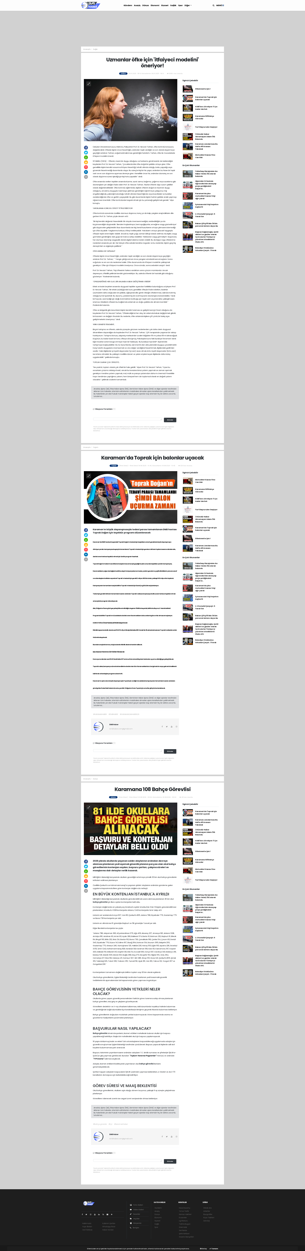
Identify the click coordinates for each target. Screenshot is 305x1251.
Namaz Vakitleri (185, 1214)
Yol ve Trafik (184, 1211)
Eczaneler (183, 1217)
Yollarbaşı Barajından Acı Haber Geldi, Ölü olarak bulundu (206, 173)
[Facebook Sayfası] (83, 1214)
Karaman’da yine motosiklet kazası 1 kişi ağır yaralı (205, 196)
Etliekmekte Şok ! (203, 89)
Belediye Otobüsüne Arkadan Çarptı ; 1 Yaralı (205, 249)
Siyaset (164, 5)
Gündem (128, 5)
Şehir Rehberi (184, 1233)
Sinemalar (183, 1227)
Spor (180, 5)
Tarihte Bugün (184, 1224)
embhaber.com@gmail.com (121, 729)
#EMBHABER (113, 714)
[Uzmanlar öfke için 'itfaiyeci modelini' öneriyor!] (130, 110)
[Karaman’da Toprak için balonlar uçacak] (130, 497)
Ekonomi (155, 5)
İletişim (135, 1227)
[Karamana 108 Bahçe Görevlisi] (130, 829)
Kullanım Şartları (108, 1223)
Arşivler (136, 1218)
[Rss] (104, 1214)
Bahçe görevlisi (100, 1033)
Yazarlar (136, 1214)
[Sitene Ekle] (112, 1214)
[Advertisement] (152, 28)
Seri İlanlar (183, 1230)
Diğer (187, 5)
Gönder (170, 420)
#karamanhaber (121, 1124)
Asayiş (137, 5)
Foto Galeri (138, 1205)
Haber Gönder (108, 1230)
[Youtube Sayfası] (95, 1214)
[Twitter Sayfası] (87, 1214)
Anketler (206, 1211)
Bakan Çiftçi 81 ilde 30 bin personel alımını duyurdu (206, 224)
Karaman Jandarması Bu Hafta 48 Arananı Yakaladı (206, 146)
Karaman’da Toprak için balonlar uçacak (206, 98)
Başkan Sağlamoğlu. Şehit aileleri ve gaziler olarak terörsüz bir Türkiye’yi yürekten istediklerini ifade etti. (206, 237)
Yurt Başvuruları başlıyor (206, 127)
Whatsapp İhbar (108, 1226)
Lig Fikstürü (183, 1221)
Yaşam (95, 447)
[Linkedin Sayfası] (100, 1214)
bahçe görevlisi (100, 902)
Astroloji (206, 1221)
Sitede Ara (207, 1208)
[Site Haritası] (108, 1214)
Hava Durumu (184, 1208)
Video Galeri (138, 1209)
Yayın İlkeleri (87, 1226)
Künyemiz (137, 1223)
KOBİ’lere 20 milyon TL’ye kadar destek (206, 107)
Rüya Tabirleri (208, 1217)
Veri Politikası (87, 1230)
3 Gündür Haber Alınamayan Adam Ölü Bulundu (205, 136)
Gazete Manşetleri (186, 1237)
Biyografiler (207, 1214)
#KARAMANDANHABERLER (129, 714)
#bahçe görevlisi (100, 1124)
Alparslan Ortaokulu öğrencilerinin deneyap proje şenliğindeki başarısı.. (205, 185)
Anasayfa (87, 49)
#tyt (110, 1124)
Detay (204, 1249)
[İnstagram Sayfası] (91, 1214)
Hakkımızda (86, 1223)
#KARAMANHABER (100, 714)
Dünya (145, 5)
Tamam (214, 1249)
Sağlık (173, 5)
